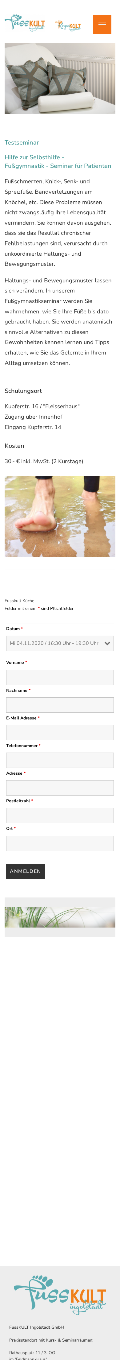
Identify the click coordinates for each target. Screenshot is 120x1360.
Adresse (16, 773)
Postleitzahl (19, 801)
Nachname (18, 690)
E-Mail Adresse (23, 718)
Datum (14, 629)
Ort (11, 828)
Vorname (16, 662)
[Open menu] (102, 24)
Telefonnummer (23, 746)
